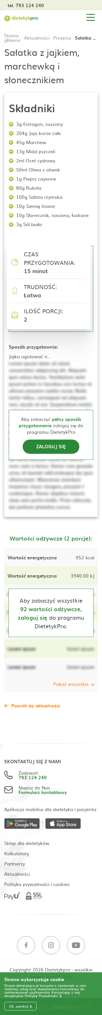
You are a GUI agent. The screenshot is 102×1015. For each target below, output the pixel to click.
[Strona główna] (21, 17)
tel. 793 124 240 (26, 5)
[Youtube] (76, 945)
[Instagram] (51, 945)
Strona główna (12, 37)
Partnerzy (14, 863)
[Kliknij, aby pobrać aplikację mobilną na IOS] (65, 823)
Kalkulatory (16, 853)
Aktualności (37, 37)
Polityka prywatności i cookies (37, 884)
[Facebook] (26, 945)
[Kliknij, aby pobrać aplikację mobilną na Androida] (24, 823)
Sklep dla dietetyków (26, 843)
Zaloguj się (51, 446)
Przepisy (62, 37)
